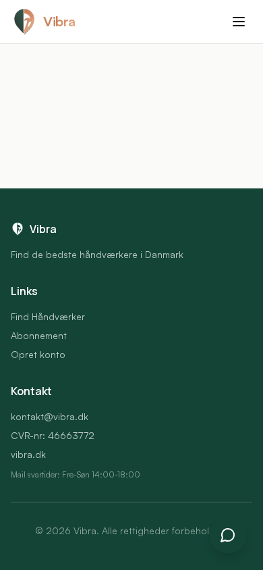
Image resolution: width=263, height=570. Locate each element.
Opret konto (38, 354)
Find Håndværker (48, 316)
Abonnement (39, 335)
